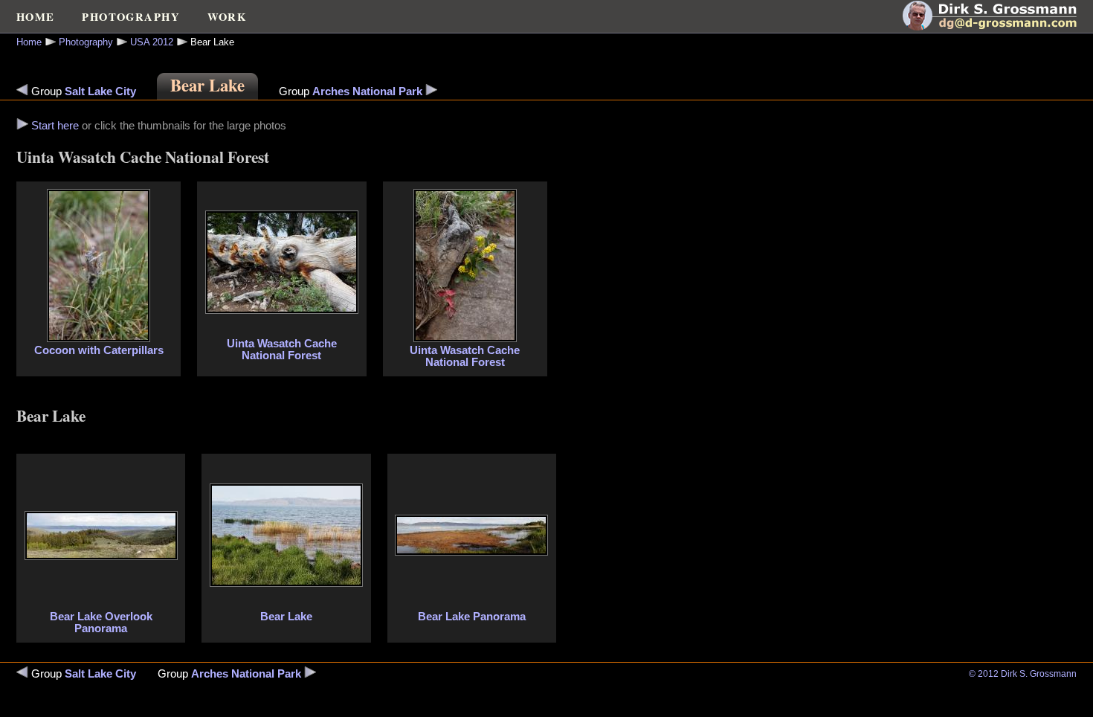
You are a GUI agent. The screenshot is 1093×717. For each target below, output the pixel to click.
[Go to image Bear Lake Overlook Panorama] (101, 556)
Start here (55, 126)
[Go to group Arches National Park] (431, 91)
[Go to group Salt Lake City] (22, 91)
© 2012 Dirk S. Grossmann (1023, 674)
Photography (86, 42)
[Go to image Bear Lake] (286, 583)
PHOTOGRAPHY (131, 17)
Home (29, 42)
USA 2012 (151, 42)
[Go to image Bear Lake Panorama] (471, 552)
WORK (227, 17)
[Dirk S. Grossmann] (998, 27)
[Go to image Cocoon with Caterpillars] (22, 126)
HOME (35, 17)
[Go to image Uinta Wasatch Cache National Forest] (281, 310)
